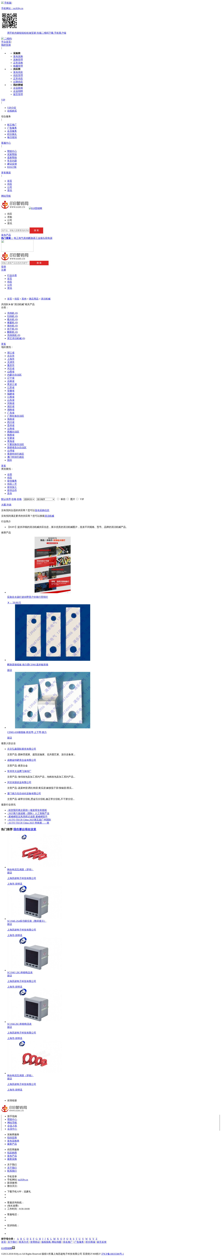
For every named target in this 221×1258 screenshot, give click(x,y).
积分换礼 (12, 134)
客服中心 (6, 143)
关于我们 (12, 1167)
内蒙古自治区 (14, 375)
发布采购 (18, 56)
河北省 (10, 368)
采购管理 (18, 59)
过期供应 (18, 81)
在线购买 (12, 111)
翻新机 (12, 332)
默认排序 (6, 499)
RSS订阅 (11, 167)
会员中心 (12, 1129)
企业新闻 (18, 88)
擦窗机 (12, 322)
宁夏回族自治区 (15, 444)
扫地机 (12, 316)
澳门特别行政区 (15, 457)
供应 (9, 184)
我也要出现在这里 (24, 829)
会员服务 (12, 131)
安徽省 (10, 390)
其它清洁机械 (16, 338)
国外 (9, 460)
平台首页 (6, 41)
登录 (3, 266)
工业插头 (40, 238)
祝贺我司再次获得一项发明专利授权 (27, 810)
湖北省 (10, 406)
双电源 (48, 238)
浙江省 (10, 352)
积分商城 (90, 1242)
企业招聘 (18, 91)
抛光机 (12, 325)
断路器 (31, 238)
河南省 (10, 403)
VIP (3, 99)
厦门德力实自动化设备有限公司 (24, 793)
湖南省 (10, 409)
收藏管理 (18, 66)
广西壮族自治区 (15, 416)
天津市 (10, 362)
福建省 (10, 393)
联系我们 (12, 1171)
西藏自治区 (13, 431)
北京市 (10, 356)
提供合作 (12, 490)
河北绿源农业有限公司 (19, 782)
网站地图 (56, 1242)
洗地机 (12, 313)
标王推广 (12, 124)
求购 (9, 217)
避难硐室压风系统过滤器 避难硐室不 (27, 816)
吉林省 (10, 381)
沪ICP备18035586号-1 (112, 1254)
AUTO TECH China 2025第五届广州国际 (29, 819)
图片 (72, 499)
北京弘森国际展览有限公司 (21, 749)
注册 (3, 270)
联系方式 (24, 1242)
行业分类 (12, 275)
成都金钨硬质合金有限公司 (21, 760)
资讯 (9, 190)
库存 (9, 493)
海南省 (10, 419)
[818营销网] (35, 208)
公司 (9, 187)
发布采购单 (13, 1141)
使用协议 (35, 1242)
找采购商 (12, 1152)
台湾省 (10, 450)
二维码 (8, 38)
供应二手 (12, 484)
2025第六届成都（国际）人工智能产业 (28, 813)
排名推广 (68, 1242)
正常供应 (18, 78)
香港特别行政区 (15, 454)
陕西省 (10, 435)
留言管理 (18, 94)
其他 (25, 238)
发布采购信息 (42, 510)
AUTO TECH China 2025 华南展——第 (28, 823)
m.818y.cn (23, 1179)
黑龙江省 (12, 384)
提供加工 (12, 487)
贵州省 (10, 425)
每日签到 (12, 137)
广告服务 (12, 128)
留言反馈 (101, 1242)
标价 (63, 499)
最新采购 (12, 1159)
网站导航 (6, 196)
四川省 (10, 422)
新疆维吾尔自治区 (16, 447)
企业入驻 (12, 1125)
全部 (9, 474)
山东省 (10, 400)
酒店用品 (33, 298)
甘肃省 (10, 438)
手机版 (33, 18)
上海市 (10, 359)
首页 (9, 181)
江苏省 (10, 387)
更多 (3, 344)
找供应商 (12, 1137)
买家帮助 (12, 154)
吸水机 (12, 319)
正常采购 (18, 62)
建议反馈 (12, 164)
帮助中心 (12, 151)
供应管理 (18, 75)
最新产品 (12, 1144)
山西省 (10, 371)
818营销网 (6, 1248)
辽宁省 (10, 378)
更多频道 (6, 172)
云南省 (10, 428)
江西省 (10, 397)
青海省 (10, 441)
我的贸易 (6, 45)
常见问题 (12, 160)
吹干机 (12, 329)
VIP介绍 (11, 107)
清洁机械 (46, 298)
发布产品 (6, 235)
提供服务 (12, 481)
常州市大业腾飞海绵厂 (19, 771)
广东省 (10, 412)
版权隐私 (46, 1242)
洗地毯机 (13, 335)
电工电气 (18, 238)
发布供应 (18, 72)
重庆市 (10, 365)
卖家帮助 (12, 157)
